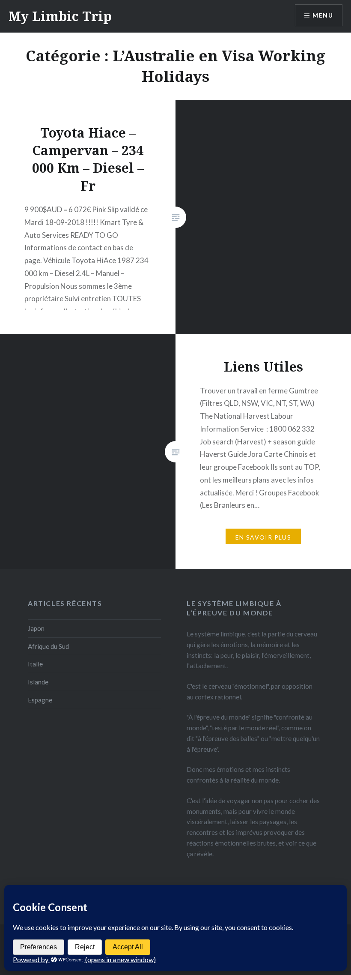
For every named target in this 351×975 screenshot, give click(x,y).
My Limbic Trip (60, 16)
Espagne (40, 700)
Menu (322, 15)
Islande (38, 682)
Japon (36, 628)
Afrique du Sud (48, 646)
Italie (35, 664)
